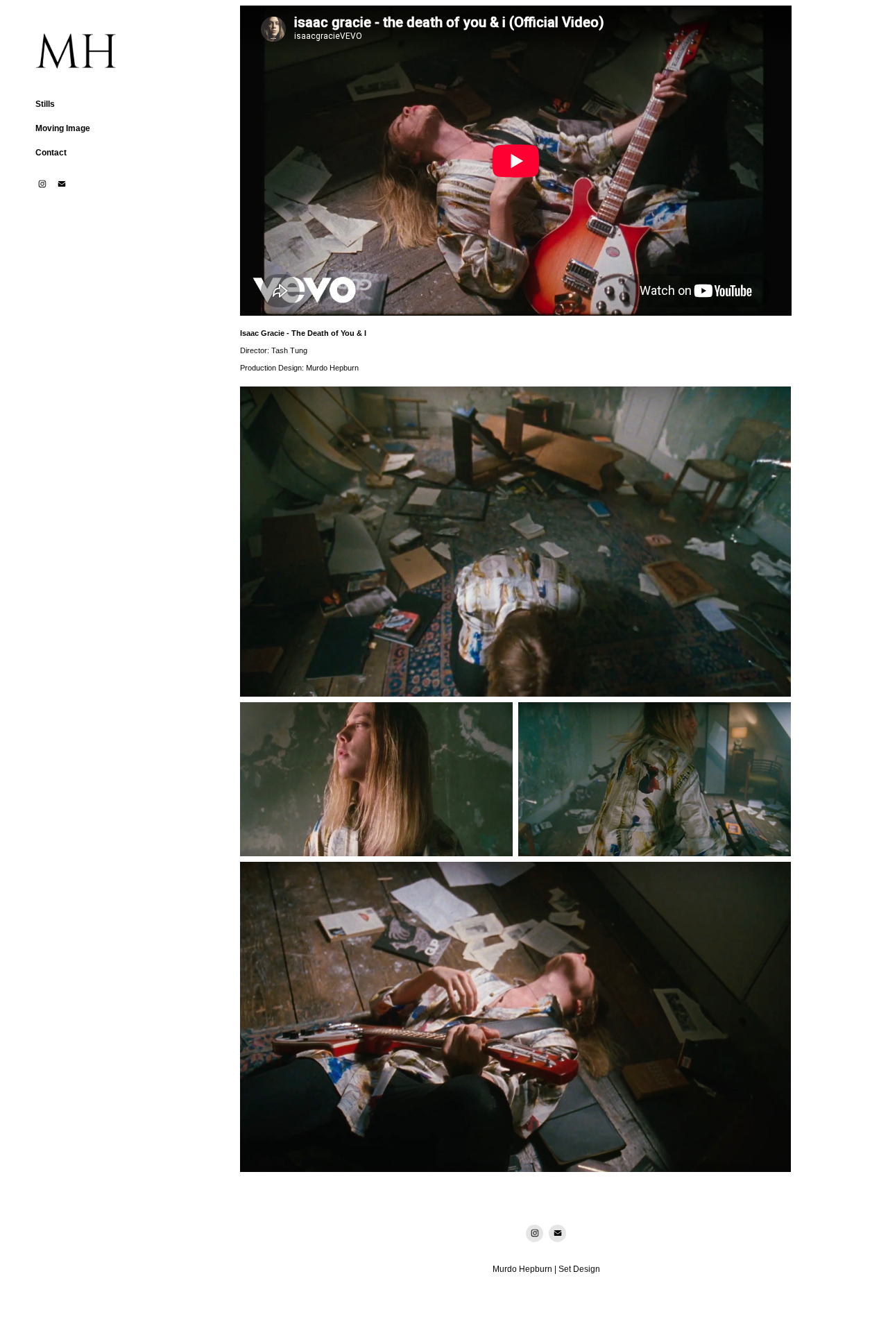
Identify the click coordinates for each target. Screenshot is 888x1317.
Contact (51, 153)
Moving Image (62, 128)
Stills (45, 104)
